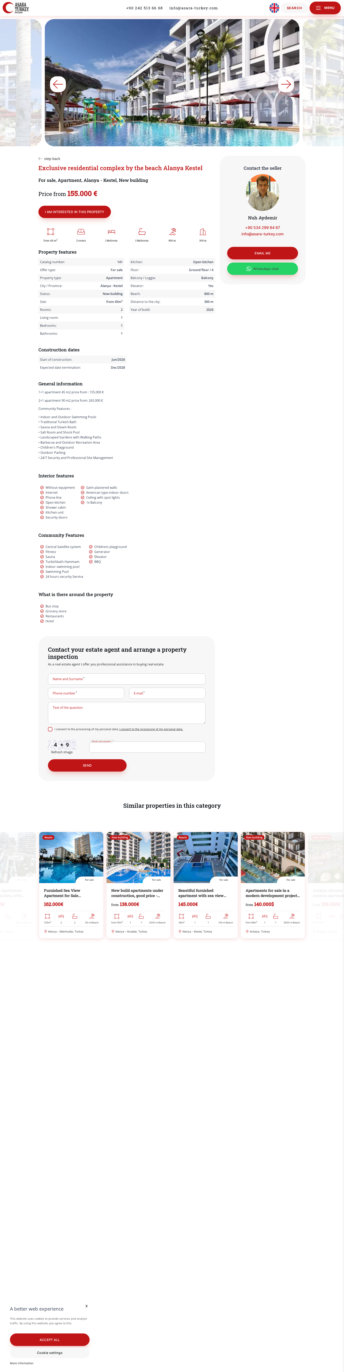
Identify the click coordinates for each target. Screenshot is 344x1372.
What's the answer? (101, 741)
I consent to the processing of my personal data (119, 729)
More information (21, 1363)
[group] (71, 885)
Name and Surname (68, 679)
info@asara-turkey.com (193, 7)
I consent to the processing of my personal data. (151, 729)
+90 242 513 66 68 (144, 7)
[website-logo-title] (24, 8)
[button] (50, 1339)
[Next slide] (286, 84)
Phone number (64, 693)
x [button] (86, 1305)
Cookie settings (50, 1353)
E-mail (138, 693)
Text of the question (68, 707)
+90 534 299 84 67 (262, 227)
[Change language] (274, 8)
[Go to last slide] (58, 84)
